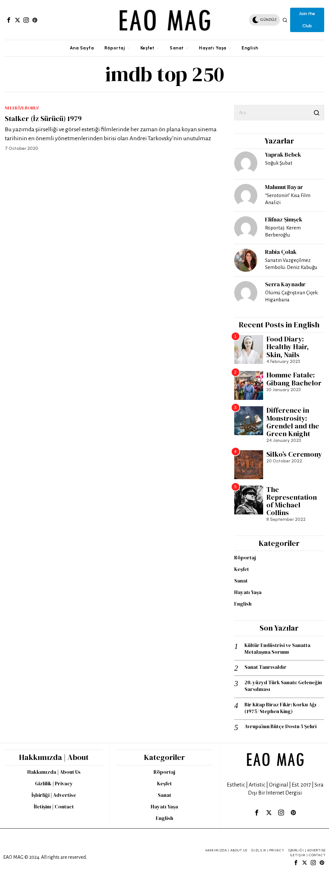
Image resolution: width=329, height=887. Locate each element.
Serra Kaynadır (285, 284)
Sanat (241, 580)
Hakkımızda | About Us (54, 771)
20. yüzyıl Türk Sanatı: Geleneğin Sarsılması (283, 686)
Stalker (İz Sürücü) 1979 (43, 118)
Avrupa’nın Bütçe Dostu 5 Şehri (280, 726)
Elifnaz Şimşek (283, 219)
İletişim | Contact (54, 806)
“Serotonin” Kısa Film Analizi (287, 199)
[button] (316, 112)
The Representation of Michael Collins (291, 501)
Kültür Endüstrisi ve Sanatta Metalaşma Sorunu (277, 648)
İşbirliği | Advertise (53, 794)
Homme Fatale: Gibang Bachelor (294, 378)
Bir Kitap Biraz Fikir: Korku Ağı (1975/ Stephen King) (280, 708)
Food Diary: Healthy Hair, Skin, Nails (287, 346)
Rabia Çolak (281, 252)
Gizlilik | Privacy (54, 783)
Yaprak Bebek (283, 155)
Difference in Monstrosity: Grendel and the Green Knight (292, 421)
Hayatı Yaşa (248, 592)
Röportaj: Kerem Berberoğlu (283, 231)
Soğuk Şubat (278, 163)
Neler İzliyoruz (22, 108)
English (243, 603)
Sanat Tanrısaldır (266, 667)
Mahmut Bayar (284, 187)
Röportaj (245, 557)
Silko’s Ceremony (294, 454)
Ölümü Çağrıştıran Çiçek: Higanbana (291, 296)
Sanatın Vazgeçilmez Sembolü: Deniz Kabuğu (291, 263)
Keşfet (241, 569)
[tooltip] (9, 20)
